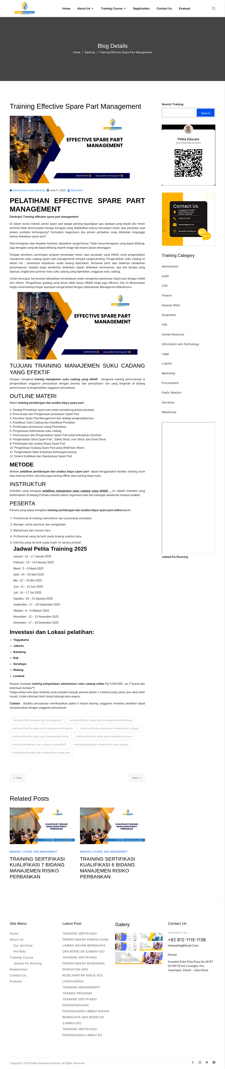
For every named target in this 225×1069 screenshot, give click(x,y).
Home (77, 52)
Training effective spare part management (37, 720)
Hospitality (169, 315)
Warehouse (169, 412)
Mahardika (76, 190)
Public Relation (171, 392)
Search (205, 113)
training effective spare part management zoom (104, 736)
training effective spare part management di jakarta (42, 728)
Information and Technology (180, 344)
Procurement (170, 383)
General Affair (171, 305)
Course (27, 851)
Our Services (23, 945)
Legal (165, 353)
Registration (19, 969)
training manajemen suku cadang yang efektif (39, 744)
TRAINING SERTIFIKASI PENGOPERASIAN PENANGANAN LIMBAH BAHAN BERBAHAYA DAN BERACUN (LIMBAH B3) (85, 1011)
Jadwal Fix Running (27, 963)
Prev (19, 777)
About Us (16, 939)
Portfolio (19, 951)
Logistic (167, 363)
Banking (90, 52)
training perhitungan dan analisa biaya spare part (41, 752)
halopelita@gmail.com (183, 945)
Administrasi (170, 266)
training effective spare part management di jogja (109, 728)
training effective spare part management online (40, 736)
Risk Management (45, 851)
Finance (167, 295)
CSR (164, 285)
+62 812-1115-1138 (187, 940)
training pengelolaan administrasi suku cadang (100, 744)
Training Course (21, 957)
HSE (164, 324)
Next (135, 777)
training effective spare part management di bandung (100, 720)
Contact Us (18, 975)
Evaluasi (16, 981)
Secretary (168, 402)
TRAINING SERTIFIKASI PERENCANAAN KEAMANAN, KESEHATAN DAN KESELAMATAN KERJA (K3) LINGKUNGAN (83, 969)
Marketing (168, 373)
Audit (165, 276)
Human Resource (173, 334)
